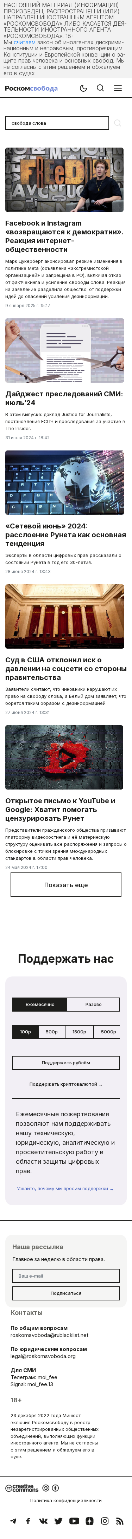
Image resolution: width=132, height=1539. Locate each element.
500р (52, 1031)
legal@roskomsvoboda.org (43, 1356)
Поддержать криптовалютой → (66, 1084)
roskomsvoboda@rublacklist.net (49, 1335)
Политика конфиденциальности (66, 1500)
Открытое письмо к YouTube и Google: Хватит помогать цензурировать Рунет (60, 810)
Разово (94, 1004)
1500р (79, 1031)
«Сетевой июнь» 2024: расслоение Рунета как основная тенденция (65, 535)
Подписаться (66, 1293)
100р (25, 1031)
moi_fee (47, 1377)
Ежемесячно (40, 1004)
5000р (108, 1031)
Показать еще (66, 885)
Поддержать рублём (66, 1062)
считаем (25, 42)
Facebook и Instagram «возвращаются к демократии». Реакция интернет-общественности (64, 236)
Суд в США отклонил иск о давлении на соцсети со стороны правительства (66, 669)
